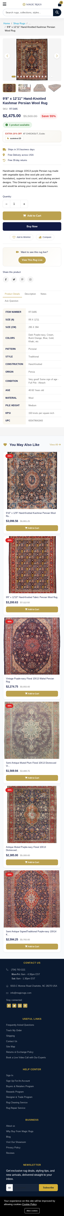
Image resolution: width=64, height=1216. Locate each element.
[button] (57, 56)
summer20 (15, 138)
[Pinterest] (25, 1006)
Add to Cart (34, 215)
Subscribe (48, 1187)
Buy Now (32, 226)
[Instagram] (20, 1006)
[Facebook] (9, 1006)
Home (6, 23)
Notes (43, 294)
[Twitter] (14, 1006)
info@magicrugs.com (20, 993)
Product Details (12, 294)
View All (54, 444)
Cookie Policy (29, 1204)
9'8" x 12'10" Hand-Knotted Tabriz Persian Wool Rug (31, 597)
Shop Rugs (19, 23)
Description (30, 294)
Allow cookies (32, 1211)
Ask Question (11, 301)
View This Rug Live (32, 260)
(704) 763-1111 (18, 969)
